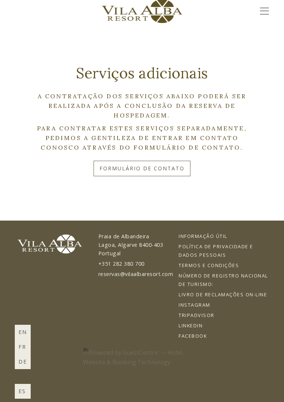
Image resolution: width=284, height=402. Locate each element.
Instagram (194, 305)
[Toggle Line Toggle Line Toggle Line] (264, 11)
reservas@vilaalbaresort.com (135, 273)
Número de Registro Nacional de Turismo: (223, 279)
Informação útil (203, 236)
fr (22, 346)
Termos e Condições (209, 265)
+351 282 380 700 (121, 263)
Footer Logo (49, 243)
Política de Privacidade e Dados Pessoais (216, 250)
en (22, 331)
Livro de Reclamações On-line (223, 294)
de (22, 361)
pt (22, 376)
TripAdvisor (196, 315)
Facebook (193, 336)
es (22, 391)
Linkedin (191, 325)
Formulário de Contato (142, 168)
